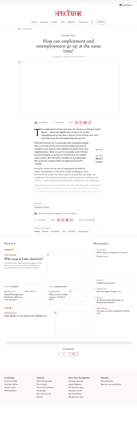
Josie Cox (100, 280)
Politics (34, 22)
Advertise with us (11, 384)
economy (45, 231)
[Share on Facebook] (76, 122)
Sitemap (39, 397)
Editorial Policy (10, 390)
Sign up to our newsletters (111, 384)
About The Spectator (44, 381)
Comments (60, 122)
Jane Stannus (101, 155)
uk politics (71, 231)
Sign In (101, 22)
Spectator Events (74, 393)
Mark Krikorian (102, 308)
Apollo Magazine (75, 384)
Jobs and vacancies (43, 393)
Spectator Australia (75, 381)
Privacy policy (41, 384)
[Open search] (92, 22)
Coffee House (27, 29)
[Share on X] (81, 122)
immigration (55, 231)
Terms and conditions (45, 387)
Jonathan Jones (41, 207)
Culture (54, 22)
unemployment (83, 231)
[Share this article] (89, 122)
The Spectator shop (75, 387)
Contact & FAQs (10, 381)
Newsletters (83, 22)
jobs (64, 231)
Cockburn (44, 22)
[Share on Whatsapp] (85, 122)
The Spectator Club (75, 397)
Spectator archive (75, 390)
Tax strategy (41, 390)
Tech (63, 22)
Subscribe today (107, 381)
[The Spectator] (68, 13)
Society (37, 231)
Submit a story (10, 387)
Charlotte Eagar (10, 313)
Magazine (71, 22)
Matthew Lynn (10, 291)
